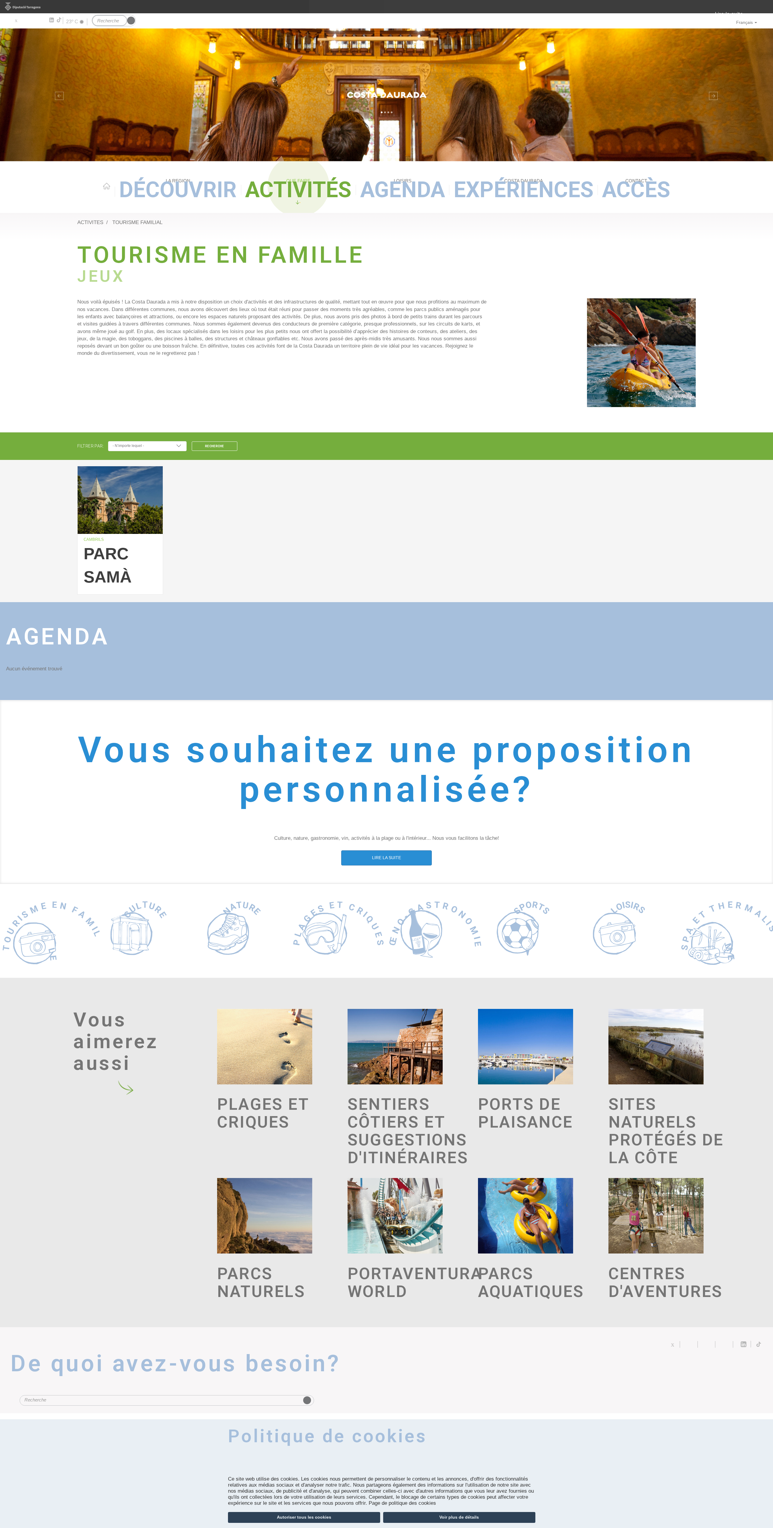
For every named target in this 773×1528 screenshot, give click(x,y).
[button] (58, 94)
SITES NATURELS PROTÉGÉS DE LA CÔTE (665, 1131)
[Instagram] (42, 20)
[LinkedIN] (51, 20)
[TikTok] (59, 20)
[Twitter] (16, 20)
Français (744, 22)
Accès (636, 189)
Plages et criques (263, 1113)
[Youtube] (33, 20)
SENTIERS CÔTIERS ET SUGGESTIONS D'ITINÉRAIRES (408, 1131)
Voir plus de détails (459, 1517)
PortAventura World (408, 1283)
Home (107, 186)
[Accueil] (386, 94)
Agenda (402, 189)
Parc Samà (108, 561)
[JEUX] (641, 352)
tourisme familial (137, 222)
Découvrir (178, 189)
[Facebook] (24, 20)
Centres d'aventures (665, 1283)
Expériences (524, 189)
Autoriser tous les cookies (304, 1517)
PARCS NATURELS (261, 1283)
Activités (298, 189)
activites (90, 222)
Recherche (214, 446)
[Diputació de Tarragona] (386, 6)
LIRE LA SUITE (386, 857)
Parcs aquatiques (531, 1283)
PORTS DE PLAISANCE (525, 1113)
